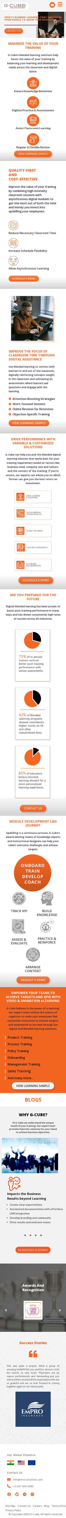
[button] (6, 1310)
